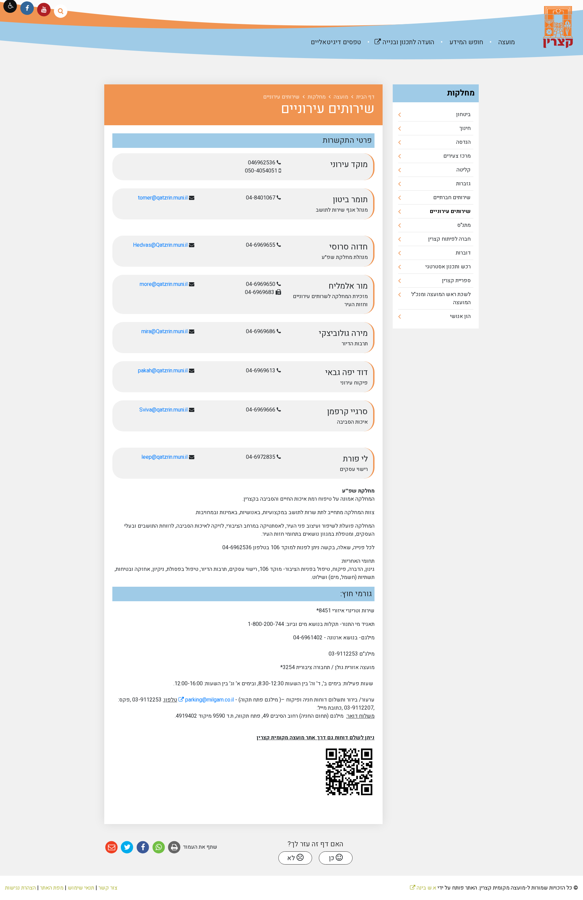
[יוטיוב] (43, 9)
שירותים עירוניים (450, 211)
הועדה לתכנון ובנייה (398, 39)
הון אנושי (460, 316)
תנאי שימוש (81, 888)
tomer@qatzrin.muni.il (163, 198)
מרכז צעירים (457, 156)
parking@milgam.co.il (206, 700)
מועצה (506, 42)
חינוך (465, 128)
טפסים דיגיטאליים (336, 42)
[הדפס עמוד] (174, 847)
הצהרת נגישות (20, 888)
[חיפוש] (60, 11)
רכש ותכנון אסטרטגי (448, 267)
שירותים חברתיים (452, 197)
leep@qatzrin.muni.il (164, 457)
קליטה (463, 170)
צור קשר (108, 888)
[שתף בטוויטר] (127, 847)
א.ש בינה (423, 888)
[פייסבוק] (27, 8)
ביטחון (463, 114)
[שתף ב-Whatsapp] (158, 847)
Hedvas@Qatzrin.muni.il (160, 245)
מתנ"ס (464, 225)
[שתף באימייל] (111, 847)
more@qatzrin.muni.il (164, 284)
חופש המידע (465, 42)
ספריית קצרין (456, 280)
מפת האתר (51, 888)
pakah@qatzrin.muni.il (163, 371)
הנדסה (463, 142)
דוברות (463, 253)
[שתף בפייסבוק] (143, 847)
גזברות (463, 184)
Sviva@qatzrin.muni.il (163, 410)
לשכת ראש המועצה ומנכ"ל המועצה (441, 298)
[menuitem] (499, 42)
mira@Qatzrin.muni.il (164, 331)
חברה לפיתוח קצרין (449, 239)
